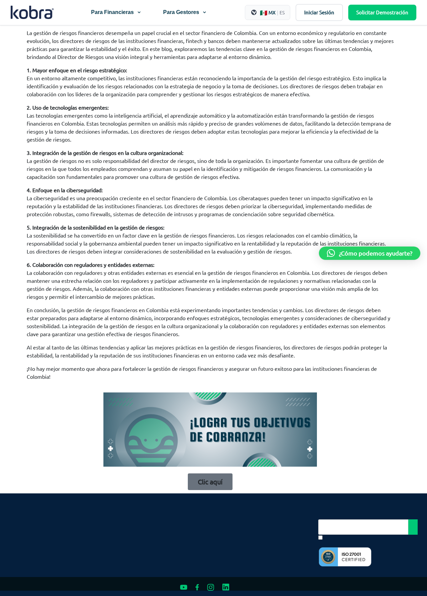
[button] (369, 253)
